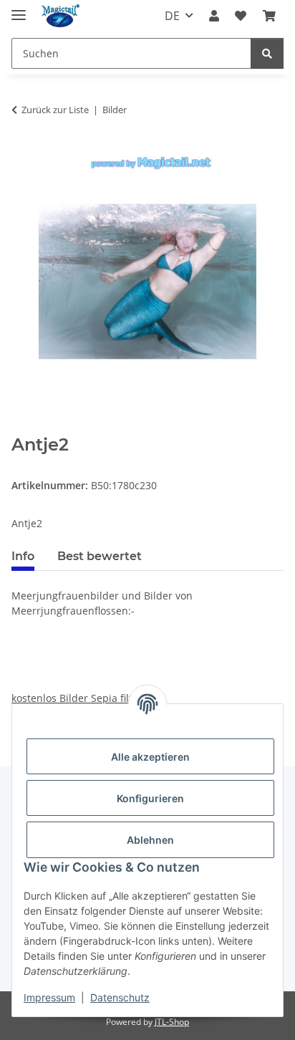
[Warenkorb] (269, 15)
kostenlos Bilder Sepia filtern (80, 698)
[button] (214, 15)
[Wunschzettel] (240, 15)
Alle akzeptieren (150, 757)
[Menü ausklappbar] (18, 9)
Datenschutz (120, 997)
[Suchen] (267, 53)
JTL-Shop (172, 1022)
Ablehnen (150, 840)
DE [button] (172, 16)
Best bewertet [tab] (99, 556)
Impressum (49, 997)
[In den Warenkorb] (22, 427)
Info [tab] (22, 556)
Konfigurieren (150, 798)
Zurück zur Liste (55, 109)
